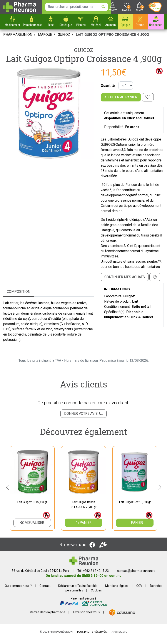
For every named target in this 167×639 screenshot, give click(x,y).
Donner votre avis (81, 413)
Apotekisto (119, 631)
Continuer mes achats (124, 277)
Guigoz (83, 49)
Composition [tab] (18, 292)
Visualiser (34, 523)
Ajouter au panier (120, 97)
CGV (139, 586)
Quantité (108, 86)
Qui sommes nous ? (18, 586)
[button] (7, 487)
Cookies (96, 590)
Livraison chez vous (86, 612)
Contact (45, 586)
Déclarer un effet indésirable (77, 586)
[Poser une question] (154, 277)
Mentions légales (117, 586)
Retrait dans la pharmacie (47, 612)
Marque (45, 35)
